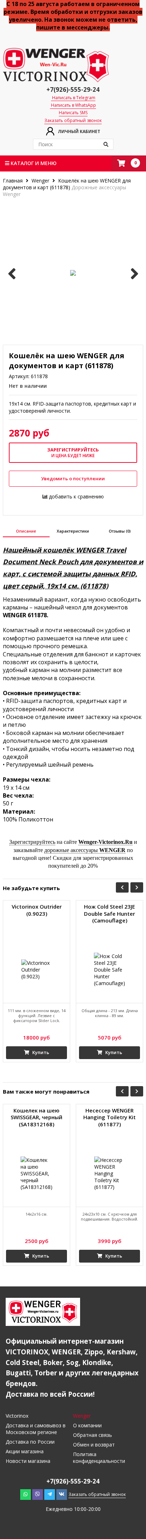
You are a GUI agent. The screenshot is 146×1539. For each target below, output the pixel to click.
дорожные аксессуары (84, 850)
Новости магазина (28, 1461)
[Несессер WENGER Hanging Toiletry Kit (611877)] (109, 1173)
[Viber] (37, 1494)
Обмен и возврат (94, 1444)
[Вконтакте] (61, 1494)
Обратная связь (92, 1435)
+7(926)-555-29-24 (73, 89)
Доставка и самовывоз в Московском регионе (36, 1428)
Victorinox (17, 1415)
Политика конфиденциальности (99, 1457)
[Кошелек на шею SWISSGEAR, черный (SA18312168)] (36, 1173)
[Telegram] (49, 1494)
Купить (40, 1052)
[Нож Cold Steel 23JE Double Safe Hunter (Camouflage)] (109, 969)
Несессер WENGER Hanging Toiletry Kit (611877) (109, 1117)
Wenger (40, 180)
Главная (13, 180)
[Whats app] (25, 1494)
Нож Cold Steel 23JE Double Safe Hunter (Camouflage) (109, 913)
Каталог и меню (33, 163)
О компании (87, 1425)
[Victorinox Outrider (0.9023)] (36, 969)
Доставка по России (30, 1441)
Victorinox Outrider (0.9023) (37, 910)
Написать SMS (73, 113)
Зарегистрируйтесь (32, 842)
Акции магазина (25, 1451)
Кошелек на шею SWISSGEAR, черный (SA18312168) (36, 1117)
